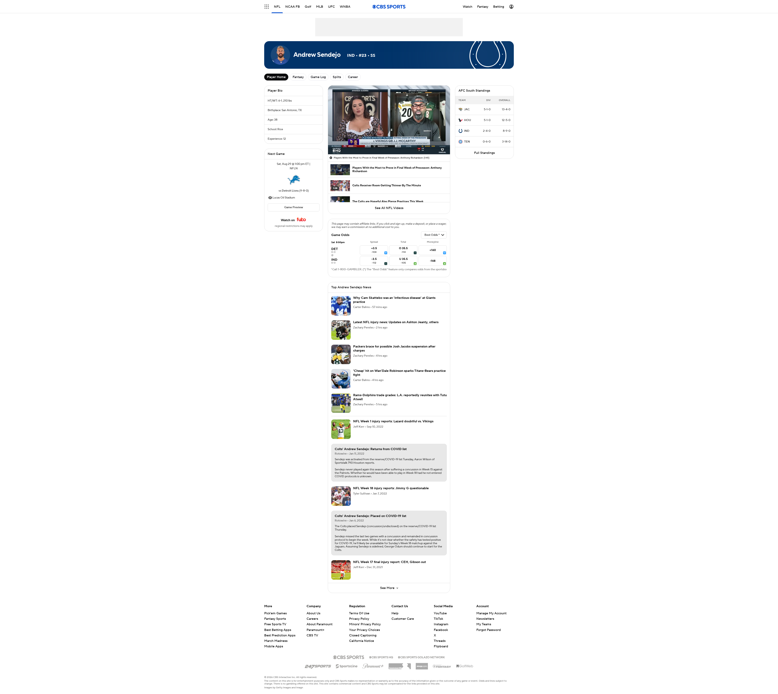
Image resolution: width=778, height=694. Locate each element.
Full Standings (484, 153)
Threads (440, 641)
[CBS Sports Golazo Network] (421, 657)
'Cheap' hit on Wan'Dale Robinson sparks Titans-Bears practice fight (399, 373)
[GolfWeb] (464, 666)
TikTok (438, 619)
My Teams (483, 624)
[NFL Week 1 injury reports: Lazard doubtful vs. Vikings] (341, 429)
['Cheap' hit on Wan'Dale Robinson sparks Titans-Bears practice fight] (341, 378)
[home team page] (293, 179)
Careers (312, 619)
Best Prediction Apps (279, 635)
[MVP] (422, 665)
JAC (467, 109)
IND (466, 131)
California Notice (361, 637)
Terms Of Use (359, 613)
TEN (467, 142)
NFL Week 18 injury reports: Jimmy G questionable (391, 488)
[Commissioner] (400, 665)
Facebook (441, 630)
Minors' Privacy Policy (365, 624)
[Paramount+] (373, 665)
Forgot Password (488, 630)
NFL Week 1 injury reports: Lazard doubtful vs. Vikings (393, 421)
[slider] (389, 142)
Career (353, 77)
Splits (337, 77)
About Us (313, 613)
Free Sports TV (275, 624)
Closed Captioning (362, 632)
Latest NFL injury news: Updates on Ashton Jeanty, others (395, 322)
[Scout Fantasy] (442, 666)
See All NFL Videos (389, 208)
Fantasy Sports (275, 619)
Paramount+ (315, 630)
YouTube (440, 613)
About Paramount (319, 624)
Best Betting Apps (277, 630)
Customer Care (402, 619)
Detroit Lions (290, 191)
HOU (467, 120)
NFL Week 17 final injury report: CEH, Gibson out (389, 562)
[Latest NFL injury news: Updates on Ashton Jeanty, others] (341, 330)
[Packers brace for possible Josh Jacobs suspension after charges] (341, 354)
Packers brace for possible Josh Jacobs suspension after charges (394, 348)
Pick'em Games (275, 613)
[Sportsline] (347, 666)
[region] (389, 120)
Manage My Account (491, 613)
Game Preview (293, 207)
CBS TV (312, 635)
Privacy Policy (359, 619)
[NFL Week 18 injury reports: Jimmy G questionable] (341, 496)
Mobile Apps (273, 646)
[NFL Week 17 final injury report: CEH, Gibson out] (341, 570)
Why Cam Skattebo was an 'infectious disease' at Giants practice (394, 300)
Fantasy (298, 77)
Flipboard (441, 646)
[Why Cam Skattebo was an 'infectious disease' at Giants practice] (341, 305)
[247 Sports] (318, 665)
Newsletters (485, 619)
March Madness (275, 641)
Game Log (318, 77)
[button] (266, 6)
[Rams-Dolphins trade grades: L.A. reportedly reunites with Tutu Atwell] (341, 403)
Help (395, 613)
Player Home (276, 77)
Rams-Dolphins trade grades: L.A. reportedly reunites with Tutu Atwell (400, 397)
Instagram (441, 624)
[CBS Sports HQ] (381, 657)
